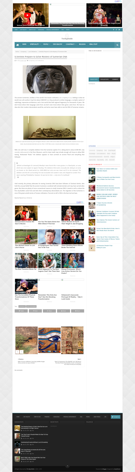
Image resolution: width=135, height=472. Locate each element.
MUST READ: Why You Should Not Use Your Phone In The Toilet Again (33, 458)
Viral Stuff (93, 44)
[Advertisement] (102, 115)
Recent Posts (94, 79)
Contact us (116, 417)
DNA (63, 29)
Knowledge (41, 29)
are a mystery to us (65, 97)
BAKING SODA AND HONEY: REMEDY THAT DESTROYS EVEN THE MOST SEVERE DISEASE (107, 196)
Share (35, 311)
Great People (111, 150)
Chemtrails (92, 150)
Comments (115, 79)
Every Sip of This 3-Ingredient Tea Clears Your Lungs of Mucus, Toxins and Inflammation (108, 239)
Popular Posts (104, 79)
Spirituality (34, 44)
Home (16, 29)
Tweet (22, 311)
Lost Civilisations (32, 51)
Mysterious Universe (25, 198)
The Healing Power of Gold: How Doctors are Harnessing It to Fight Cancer (34, 427)
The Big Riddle (30, 469)
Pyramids (106, 156)
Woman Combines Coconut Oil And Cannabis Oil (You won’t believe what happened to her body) (108, 213)
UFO (106, 159)
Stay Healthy (23, 29)
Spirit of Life (32, 29)
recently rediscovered (21, 152)
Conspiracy (70, 44)
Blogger (104, 469)
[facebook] (113, 29)
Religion (82, 44)
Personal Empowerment (52, 29)
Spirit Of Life (37, 416)
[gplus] (116, 29)
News (24, 44)
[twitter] (119, 29)
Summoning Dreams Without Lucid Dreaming (34, 442)
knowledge (92, 153)
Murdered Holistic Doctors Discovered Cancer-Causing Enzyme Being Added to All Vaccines (108, 188)
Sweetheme (117, 469)
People (68, 29)
